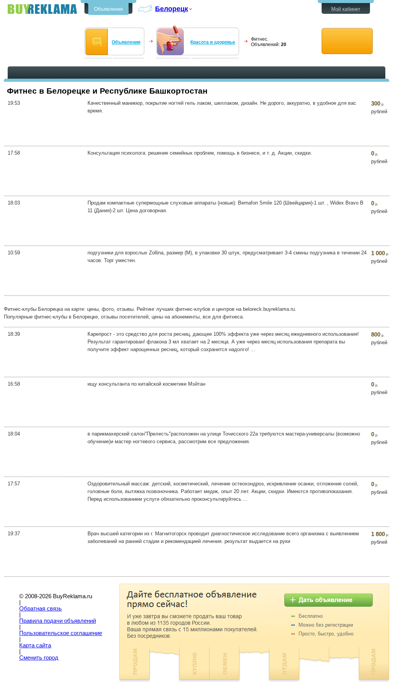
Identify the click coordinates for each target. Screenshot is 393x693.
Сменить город (38, 658)
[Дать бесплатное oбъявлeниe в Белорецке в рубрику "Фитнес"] (347, 41)
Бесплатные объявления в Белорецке (42, 9)
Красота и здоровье (212, 42)
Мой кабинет (345, 9)
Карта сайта (35, 645)
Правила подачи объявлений (57, 621)
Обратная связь (40, 609)
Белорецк (171, 9)
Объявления (108, 9)
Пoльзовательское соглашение (60, 633)
